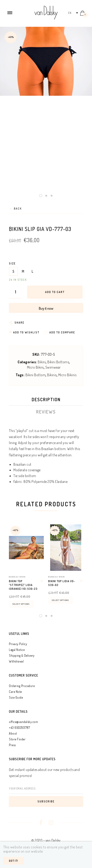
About (13, 733)
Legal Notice (17, 650)
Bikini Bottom (35, 375)
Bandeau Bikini (17, 576)
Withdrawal (16, 661)
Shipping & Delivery (22, 655)
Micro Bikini (35, 367)
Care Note (15, 692)
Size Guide (16, 697)
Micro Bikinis (67, 375)
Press (12, 745)
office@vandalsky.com (23, 722)
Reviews (46, 411)
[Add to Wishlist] (42, 581)
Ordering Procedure (22, 686)
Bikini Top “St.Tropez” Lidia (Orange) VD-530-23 (23, 584)
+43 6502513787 (19, 727)
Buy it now (46, 308)
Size (12, 263)
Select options (21, 604)
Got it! (13, 860)
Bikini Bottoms (58, 362)
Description (46, 399)
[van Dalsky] (46, 12)
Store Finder (17, 739)
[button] (73, 13)
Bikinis (52, 375)
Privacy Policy (18, 644)
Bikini (42, 362)
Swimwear (53, 367)
